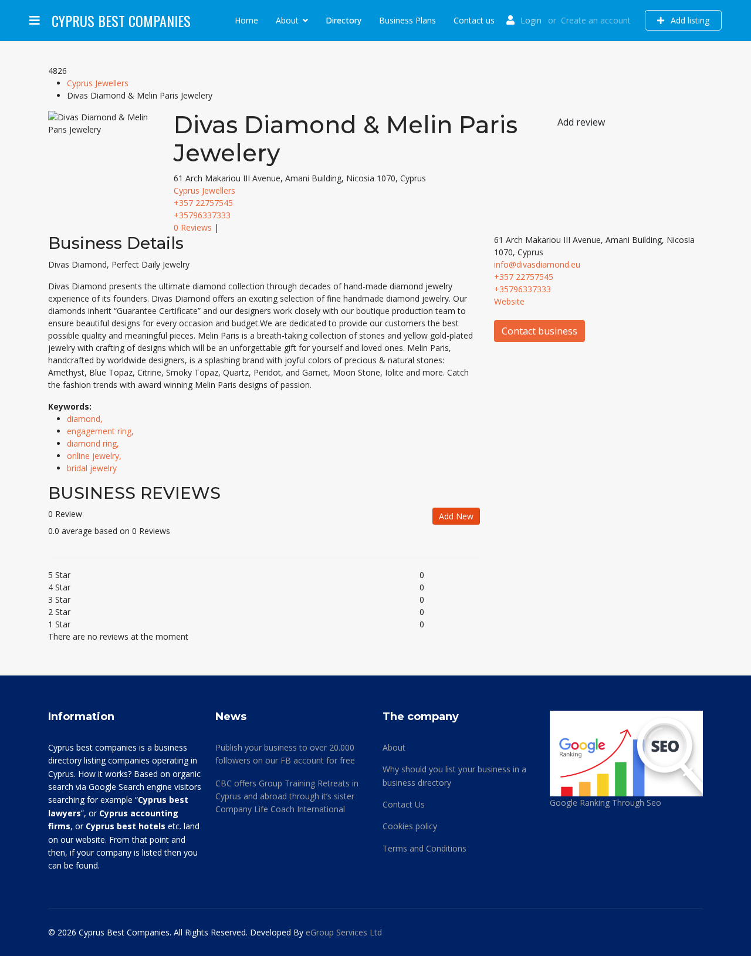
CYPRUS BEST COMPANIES (121, 20)
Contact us (474, 20)
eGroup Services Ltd (344, 932)
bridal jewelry (92, 468)
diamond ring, (94, 443)
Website (509, 301)
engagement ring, (101, 431)
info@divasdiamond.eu (537, 264)
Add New (456, 516)
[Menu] (34, 20)
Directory (343, 20)
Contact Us (404, 804)
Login (531, 20)
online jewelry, (95, 455)
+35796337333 (202, 215)
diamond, (86, 418)
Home (246, 20)
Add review (581, 122)
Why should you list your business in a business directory (454, 776)
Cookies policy (410, 826)
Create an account (596, 20)
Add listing (688, 20)
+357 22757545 (203, 202)
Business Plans (407, 20)
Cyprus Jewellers (97, 83)
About (287, 20)
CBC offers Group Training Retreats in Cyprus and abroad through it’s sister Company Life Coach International (286, 796)
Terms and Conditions (424, 848)
